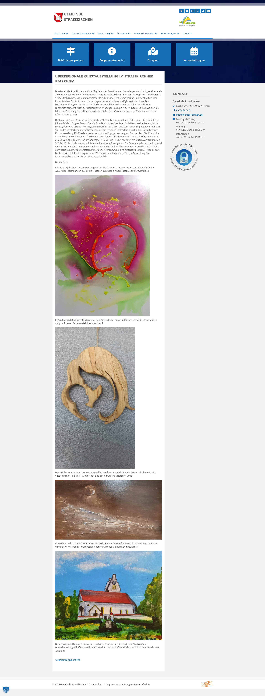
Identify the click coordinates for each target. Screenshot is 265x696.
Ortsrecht (122, 33)
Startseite (60, 33)
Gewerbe (187, 33)
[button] (6, 690)
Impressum (112, 684)
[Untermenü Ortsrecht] (129, 33)
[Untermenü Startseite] (67, 33)
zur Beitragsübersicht (68, 659)
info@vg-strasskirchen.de (189, 114)
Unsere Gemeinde (81, 33)
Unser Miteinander (144, 33)
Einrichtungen (168, 33)
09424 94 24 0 (183, 110)
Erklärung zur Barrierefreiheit (135, 684)
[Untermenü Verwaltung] (112, 33)
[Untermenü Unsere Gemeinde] (93, 33)
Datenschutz (96, 684)
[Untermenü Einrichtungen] (178, 33)
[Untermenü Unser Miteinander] (156, 33)
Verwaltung (104, 33)
